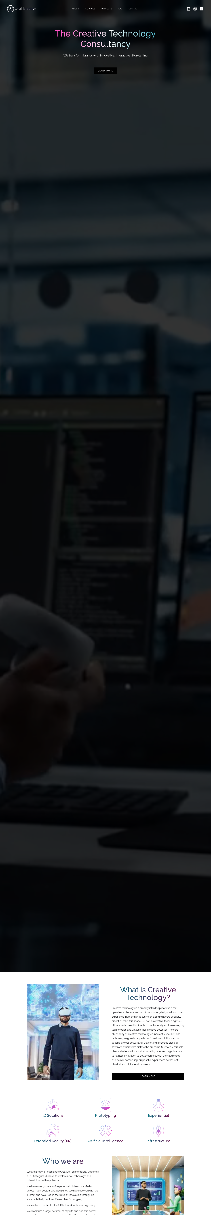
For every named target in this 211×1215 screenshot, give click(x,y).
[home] (21, 9)
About (75, 9)
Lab (120, 9)
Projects (106, 9)
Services (90, 9)
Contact (134, 9)
